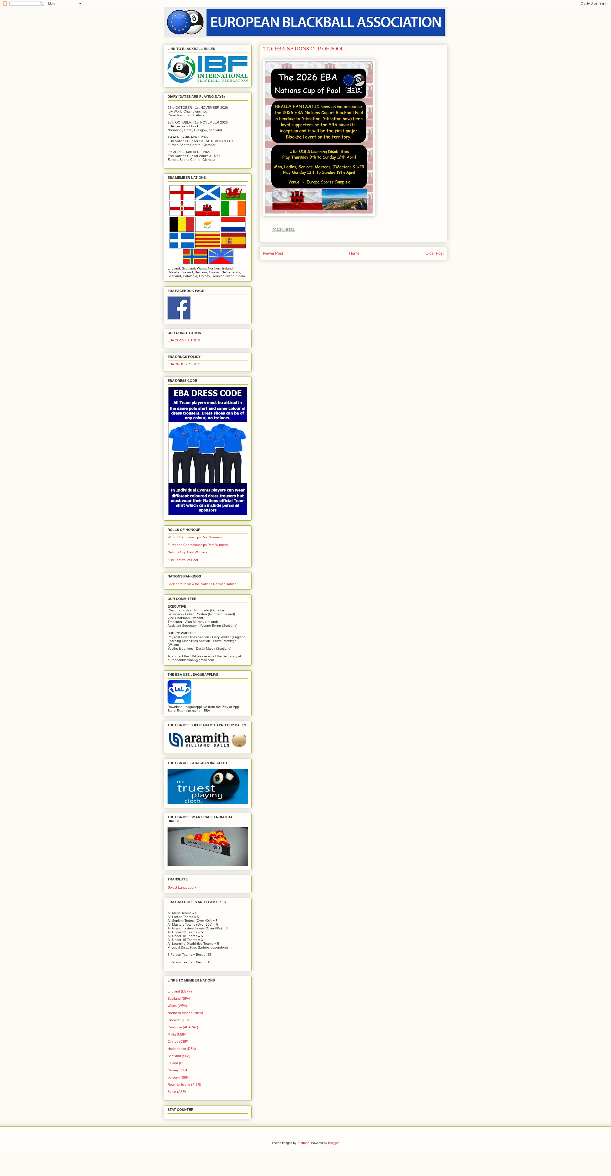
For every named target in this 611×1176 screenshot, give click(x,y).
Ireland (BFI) (177, 1063)
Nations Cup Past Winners (187, 552)
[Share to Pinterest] (292, 229)
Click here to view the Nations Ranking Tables (202, 584)
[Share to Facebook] (288, 229)
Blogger (333, 1143)
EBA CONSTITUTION (184, 340)
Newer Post (273, 253)
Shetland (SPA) (179, 1056)
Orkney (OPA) (178, 1070)
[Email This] (274, 229)
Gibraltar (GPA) (179, 1020)
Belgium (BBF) (179, 1077)
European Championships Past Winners (198, 545)
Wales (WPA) (177, 1006)
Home (354, 253)
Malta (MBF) (177, 1034)
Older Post (434, 253)
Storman (303, 1143)
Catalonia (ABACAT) (183, 1027)
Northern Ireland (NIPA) (185, 1013)
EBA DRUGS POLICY (184, 364)
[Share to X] (283, 229)
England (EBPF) (180, 991)
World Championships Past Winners (195, 537)
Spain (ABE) (177, 1092)
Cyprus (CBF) (178, 1041)
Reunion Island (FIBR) (184, 1084)
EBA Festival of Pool (183, 560)
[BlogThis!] (279, 229)
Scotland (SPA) (179, 998)
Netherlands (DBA (181, 1049)
